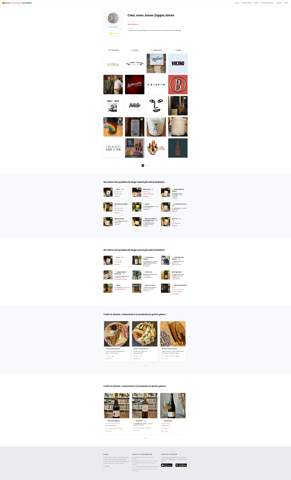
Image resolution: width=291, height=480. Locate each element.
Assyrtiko (113, 421)
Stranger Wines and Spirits (143, 356)
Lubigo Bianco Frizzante (121, 273)
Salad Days (140, 421)
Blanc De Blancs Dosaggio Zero (150, 220)
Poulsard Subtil (121, 205)
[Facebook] (108, 466)
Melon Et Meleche (179, 286)
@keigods (117, 196)
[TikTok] (105, 466)
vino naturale (181, 457)
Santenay (148, 272)
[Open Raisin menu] (259, 3)
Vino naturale (246, 3)
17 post (135, 50)
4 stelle (178, 50)
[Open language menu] (282, 3)
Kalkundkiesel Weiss (178, 190)
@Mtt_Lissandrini (176, 278)
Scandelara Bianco (148, 258)
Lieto (120, 189)
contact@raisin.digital (140, 466)
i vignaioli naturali (123, 457)
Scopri (237, 3)
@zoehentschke (147, 277)
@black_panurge (176, 264)
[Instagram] (104, 466)
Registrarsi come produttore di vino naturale (146, 461)
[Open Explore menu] (240, 3)
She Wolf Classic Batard (141, 349)
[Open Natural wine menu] (252, 3)
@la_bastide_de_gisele (121, 279)
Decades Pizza (168, 356)
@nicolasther (146, 266)
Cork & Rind (110, 356)
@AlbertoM (146, 290)
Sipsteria (138, 428)
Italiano (279, 3)
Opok (147, 204)
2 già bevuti (157, 50)
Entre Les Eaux (150, 285)
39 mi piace (115, 50)
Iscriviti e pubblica (267, 3)
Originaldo (178, 272)
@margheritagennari (120, 289)
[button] (145, 365)
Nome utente (131, 22)
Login (286, 3)
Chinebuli (167, 421)
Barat (118, 285)
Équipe (134, 469)
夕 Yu (177, 219)
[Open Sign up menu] (274, 3)
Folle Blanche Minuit (178, 258)
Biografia (131, 28)
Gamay (149, 189)
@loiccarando (175, 294)
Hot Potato (165, 349)
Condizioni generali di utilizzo (144, 469)
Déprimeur (120, 219)
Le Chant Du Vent (179, 205)
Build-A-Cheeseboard (113, 349)
